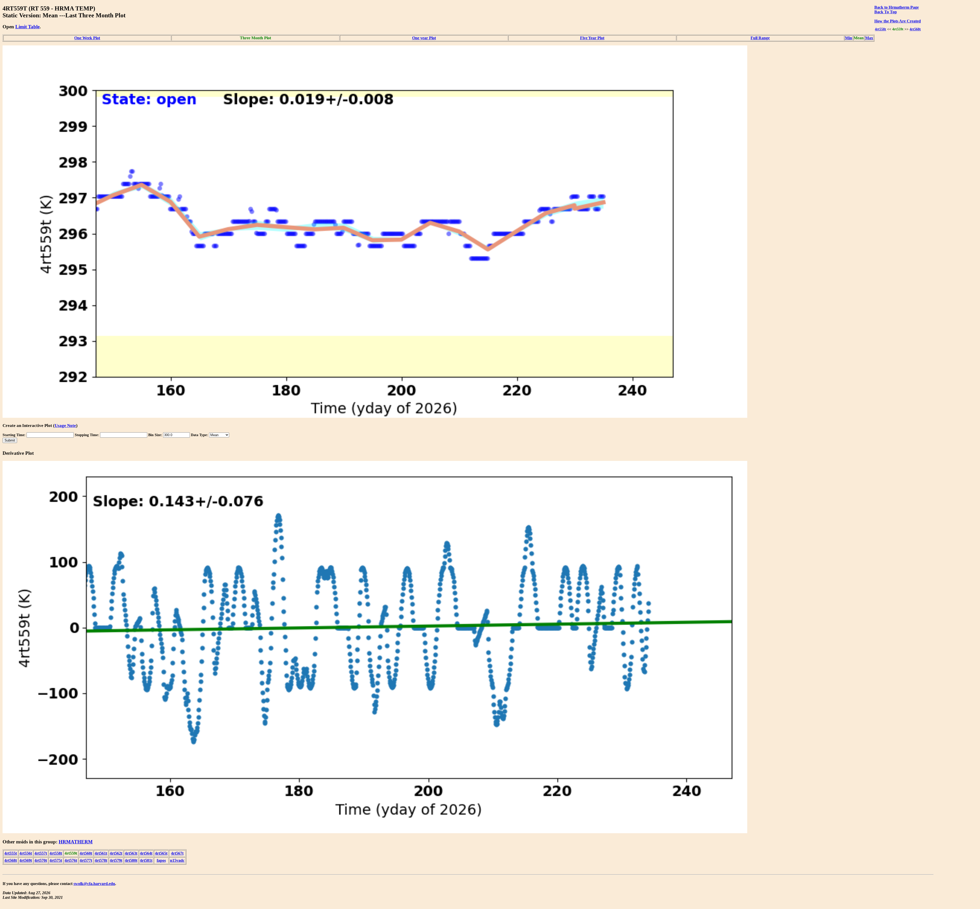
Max (869, 38)
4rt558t (880, 29)
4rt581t (146, 860)
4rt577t (86, 860)
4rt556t (25, 853)
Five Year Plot (592, 38)
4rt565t (161, 853)
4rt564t (146, 853)
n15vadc (177, 860)
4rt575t (56, 860)
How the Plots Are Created (897, 21)
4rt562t (116, 853)
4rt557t (40, 853)
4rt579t (116, 860)
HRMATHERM (76, 841)
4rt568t (10, 860)
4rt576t (71, 860)
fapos (161, 860)
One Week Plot (87, 38)
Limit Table (27, 26)
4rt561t (101, 853)
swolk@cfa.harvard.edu (94, 883)
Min (848, 38)
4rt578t (101, 860)
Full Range (760, 38)
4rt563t (131, 853)
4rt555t (10, 853)
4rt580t (131, 860)
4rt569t (25, 860)
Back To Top (885, 12)
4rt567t (177, 853)
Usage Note (65, 425)
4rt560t (915, 29)
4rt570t (40, 860)
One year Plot (424, 38)
